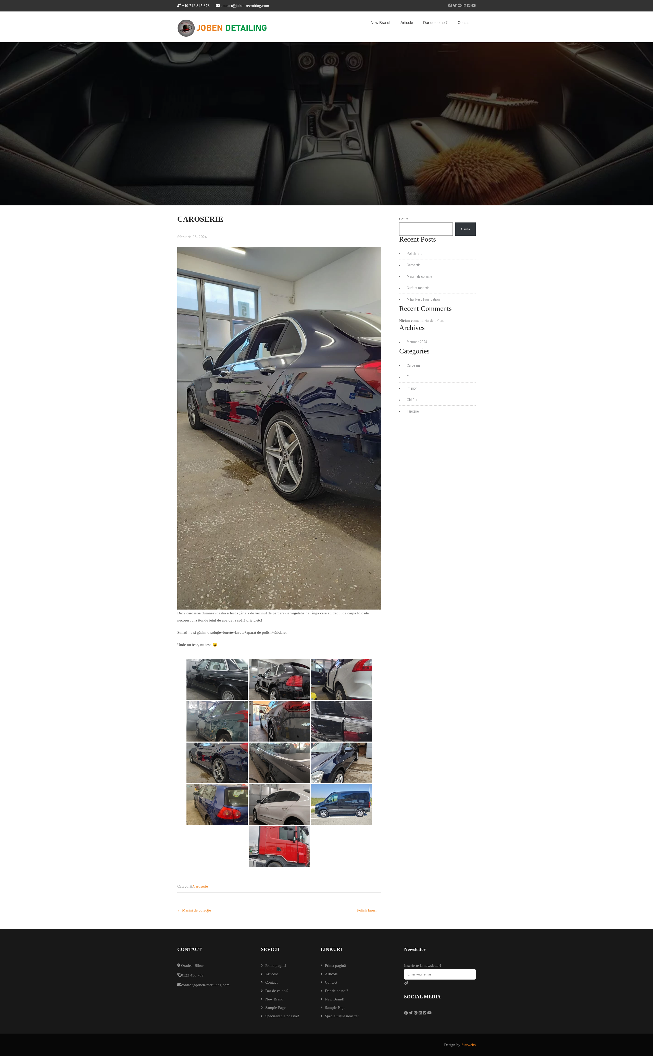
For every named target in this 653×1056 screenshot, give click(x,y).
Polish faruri (369, 910)
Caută (403, 219)
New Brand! (380, 22)
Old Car (412, 400)
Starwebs (468, 1045)
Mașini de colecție (194, 910)
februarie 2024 (417, 342)
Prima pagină (275, 965)
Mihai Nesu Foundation (423, 299)
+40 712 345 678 (195, 6)
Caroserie (200, 886)
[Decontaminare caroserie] (279, 679)
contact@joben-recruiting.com (245, 6)
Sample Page (275, 1008)
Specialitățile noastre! (282, 1016)
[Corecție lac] (341, 721)
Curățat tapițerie (418, 288)
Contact (464, 22)
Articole (406, 22)
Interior (412, 388)
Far (409, 377)
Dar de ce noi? (435, 22)
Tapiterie (413, 411)
